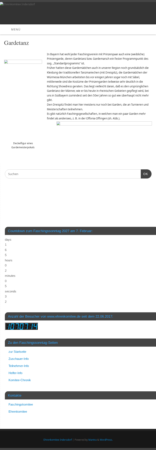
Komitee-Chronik (20, 380)
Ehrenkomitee (18, 411)
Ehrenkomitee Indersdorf (57, 439)
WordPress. (106, 439)
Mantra (92, 439)
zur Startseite (17, 351)
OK (144, 174)
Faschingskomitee (21, 404)
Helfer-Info (15, 373)
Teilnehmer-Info (19, 366)
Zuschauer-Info (19, 358)
